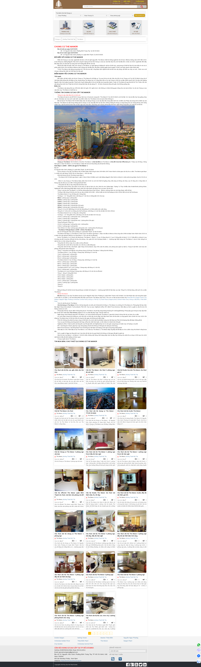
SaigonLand (112, 299)
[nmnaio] (113, 659)
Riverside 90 (131, 297)
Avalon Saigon (59, 638)
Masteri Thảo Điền (106, 638)
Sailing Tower (82, 638)
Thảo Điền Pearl (82, 641)
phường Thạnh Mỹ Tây (69, 374)
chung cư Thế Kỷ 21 (94, 299)
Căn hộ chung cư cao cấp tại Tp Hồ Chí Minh (74, 648)
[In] (145, 664)
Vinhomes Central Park (80, 299)
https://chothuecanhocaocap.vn (71, 661)
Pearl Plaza (104, 299)
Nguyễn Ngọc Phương (66, 299)
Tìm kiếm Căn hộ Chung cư (64, 13)
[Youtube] (136, 664)
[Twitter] (140, 664)
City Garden (58, 644)
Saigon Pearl (139, 297)
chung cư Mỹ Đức (134, 299)
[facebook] (128, 664)
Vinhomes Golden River (62, 641)
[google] (132, 664)
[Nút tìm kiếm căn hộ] (142, 6)
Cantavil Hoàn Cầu (122, 299)
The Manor (104, 641)
